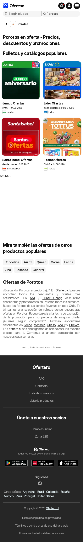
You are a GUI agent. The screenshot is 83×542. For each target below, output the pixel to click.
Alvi (32, 298)
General (38, 270)
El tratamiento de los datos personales (41, 533)
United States (45, 496)
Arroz (28, 262)
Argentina (29, 492)
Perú (19, 496)
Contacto (41, 386)
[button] (69, 6)
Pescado (22, 270)
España (65, 492)
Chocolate (11, 262)
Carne (55, 262)
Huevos (74, 325)
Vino (7, 270)
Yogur (61, 325)
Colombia (52, 492)
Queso (41, 262)
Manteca (39, 325)
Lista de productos (42, 400)
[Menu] (77, 6)
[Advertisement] (32, 205)
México (9, 496)
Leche (68, 262)
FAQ (41, 378)
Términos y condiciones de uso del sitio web (41, 525)
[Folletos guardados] (61, 6)
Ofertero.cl (62, 290)
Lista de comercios (41, 393)
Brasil (40, 492)
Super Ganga (52, 298)
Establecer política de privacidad (41, 517)
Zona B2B (41, 436)
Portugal (29, 496)
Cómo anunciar (41, 429)
